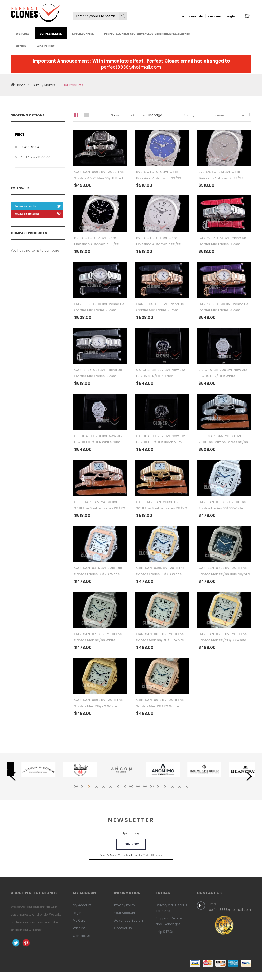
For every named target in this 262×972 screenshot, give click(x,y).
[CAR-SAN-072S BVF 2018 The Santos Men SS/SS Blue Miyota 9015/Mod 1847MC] (224, 544)
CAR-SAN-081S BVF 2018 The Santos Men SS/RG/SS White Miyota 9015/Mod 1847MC (160, 640)
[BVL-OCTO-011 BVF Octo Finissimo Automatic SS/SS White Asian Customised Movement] (162, 213)
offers (21, 45)
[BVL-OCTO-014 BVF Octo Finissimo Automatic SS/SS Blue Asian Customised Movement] (162, 148)
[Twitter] (37, 204)
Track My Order (192, 16)
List (86, 115)
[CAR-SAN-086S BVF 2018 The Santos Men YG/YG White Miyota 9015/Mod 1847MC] (100, 676)
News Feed (215, 16)
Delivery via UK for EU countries (171, 908)
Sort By (189, 115)
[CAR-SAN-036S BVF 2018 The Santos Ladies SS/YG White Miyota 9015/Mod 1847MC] (162, 544)
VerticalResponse (153, 854)
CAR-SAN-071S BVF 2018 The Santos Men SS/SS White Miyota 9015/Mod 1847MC (98, 640)
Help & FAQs (165, 931)
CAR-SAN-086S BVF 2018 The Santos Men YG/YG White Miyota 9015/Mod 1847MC (98, 706)
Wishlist (79, 928)
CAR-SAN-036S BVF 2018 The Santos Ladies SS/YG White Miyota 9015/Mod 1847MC (160, 574)
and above (35, 157)
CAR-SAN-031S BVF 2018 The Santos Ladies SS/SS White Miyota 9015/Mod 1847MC (222, 508)
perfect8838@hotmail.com (131, 67)
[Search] (123, 16)
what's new (46, 45)
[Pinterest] (37, 212)
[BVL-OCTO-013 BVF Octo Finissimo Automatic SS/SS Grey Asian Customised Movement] (224, 148)
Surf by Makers (44, 85)
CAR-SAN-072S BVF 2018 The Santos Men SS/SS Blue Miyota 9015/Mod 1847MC (224, 574)
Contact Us (82, 936)
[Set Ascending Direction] (249, 115)
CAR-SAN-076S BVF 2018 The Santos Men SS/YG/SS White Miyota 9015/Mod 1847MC (222, 640)
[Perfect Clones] (36, 7)
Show (115, 115)
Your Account (124, 913)
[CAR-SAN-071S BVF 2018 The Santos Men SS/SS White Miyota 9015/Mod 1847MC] (100, 610)
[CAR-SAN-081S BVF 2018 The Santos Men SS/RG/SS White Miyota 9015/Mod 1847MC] (162, 610)
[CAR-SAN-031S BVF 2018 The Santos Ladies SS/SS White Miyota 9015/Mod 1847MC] (224, 478)
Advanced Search (128, 920)
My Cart (79, 920)
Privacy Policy (124, 905)
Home (20, 85)
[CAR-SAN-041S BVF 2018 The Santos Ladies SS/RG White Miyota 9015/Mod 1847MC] (100, 544)
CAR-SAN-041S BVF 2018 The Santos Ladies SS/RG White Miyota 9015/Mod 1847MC (98, 574)
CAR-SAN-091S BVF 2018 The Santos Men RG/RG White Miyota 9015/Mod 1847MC (160, 706)
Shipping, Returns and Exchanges (169, 921)
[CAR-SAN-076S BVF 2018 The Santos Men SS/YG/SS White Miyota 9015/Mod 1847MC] (224, 610)
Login (231, 16)
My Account (82, 905)
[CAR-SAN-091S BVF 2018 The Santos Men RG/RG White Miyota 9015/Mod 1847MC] (162, 676)
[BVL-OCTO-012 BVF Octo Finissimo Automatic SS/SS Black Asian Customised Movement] (100, 213)
